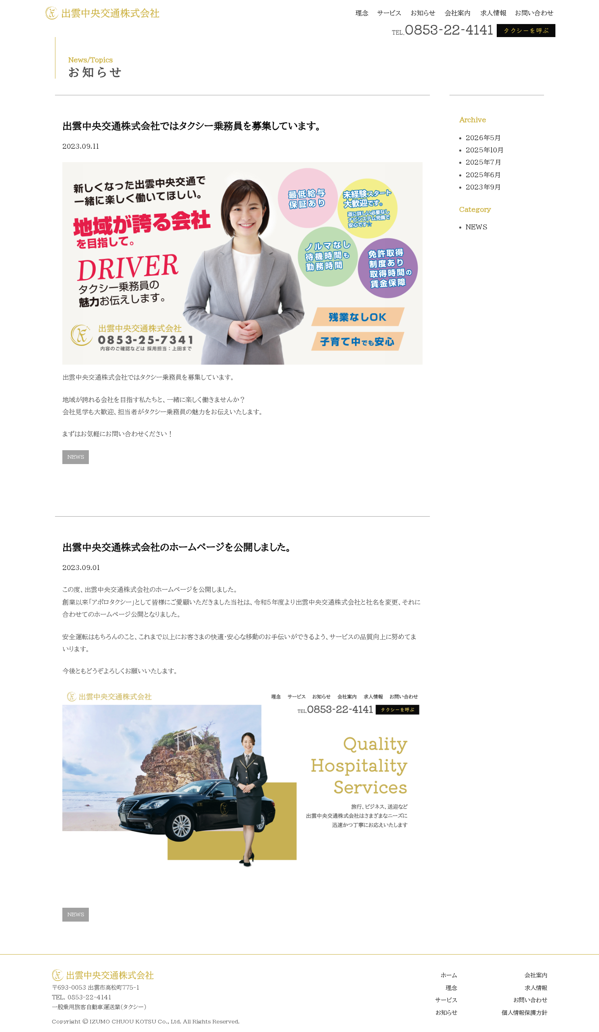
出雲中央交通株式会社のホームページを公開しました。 (177, 547)
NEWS (75, 457)
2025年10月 (485, 150)
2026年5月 (483, 137)
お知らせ (423, 13)
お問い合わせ (534, 13)
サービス (389, 13)
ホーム (449, 975)
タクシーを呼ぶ (526, 30)
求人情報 (493, 13)
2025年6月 (483, 175)
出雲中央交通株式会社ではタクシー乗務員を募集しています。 (192, 126)
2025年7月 (483, 162)
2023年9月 (483, 187)
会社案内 (458, 13)
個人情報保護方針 (524, 1013)
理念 (361, 13)
